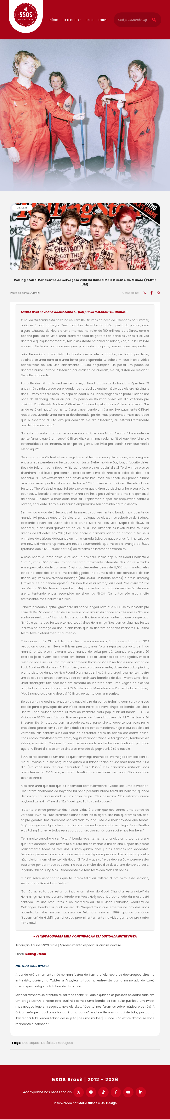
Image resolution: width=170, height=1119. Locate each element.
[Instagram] (91, 1092)
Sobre (103, 20)
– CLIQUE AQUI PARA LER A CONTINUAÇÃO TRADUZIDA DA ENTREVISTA (85, 936)
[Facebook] (116, 1092)
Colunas (77, 7)
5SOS (90, 20)
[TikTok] (103, 1092)
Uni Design (109, 1103)
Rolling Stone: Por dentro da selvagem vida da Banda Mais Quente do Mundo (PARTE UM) (85, 282)
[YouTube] (128, 1092)
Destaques (31, 1042)
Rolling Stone (35, 954)
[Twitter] (78, 1092)
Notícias (47, 1042)
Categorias (71, 20)
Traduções (64, 1042)
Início (53, 20)
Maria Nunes (87, 1103)
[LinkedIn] (141, 1092)
